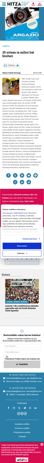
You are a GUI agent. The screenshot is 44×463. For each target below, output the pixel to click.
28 (27, 259)
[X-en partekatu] (15, 175)
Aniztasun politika (22, 428)
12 (38, 73)
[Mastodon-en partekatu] (22, 175)
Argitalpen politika (22, 424)
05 (41, 73)
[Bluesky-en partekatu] (29, 175)
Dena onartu (22, 246)
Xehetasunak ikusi (30, 239)
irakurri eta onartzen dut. (22, 359)
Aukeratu (20, 253)
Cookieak (22, 436)
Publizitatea (22, 403)
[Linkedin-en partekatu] (22, 182)
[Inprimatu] (29, 182)
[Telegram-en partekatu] (35, 175)
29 (31, 259)
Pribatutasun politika (22, 432)
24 (7, 259)
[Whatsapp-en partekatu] (15, 182)
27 (22, 259)
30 (36, 259)
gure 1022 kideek (16, 213)
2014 (35, 73)
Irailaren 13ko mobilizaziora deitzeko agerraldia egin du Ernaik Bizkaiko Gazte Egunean (22, 308)
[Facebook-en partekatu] (8, 175)
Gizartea (6, 46)
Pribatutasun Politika (13, 359)
